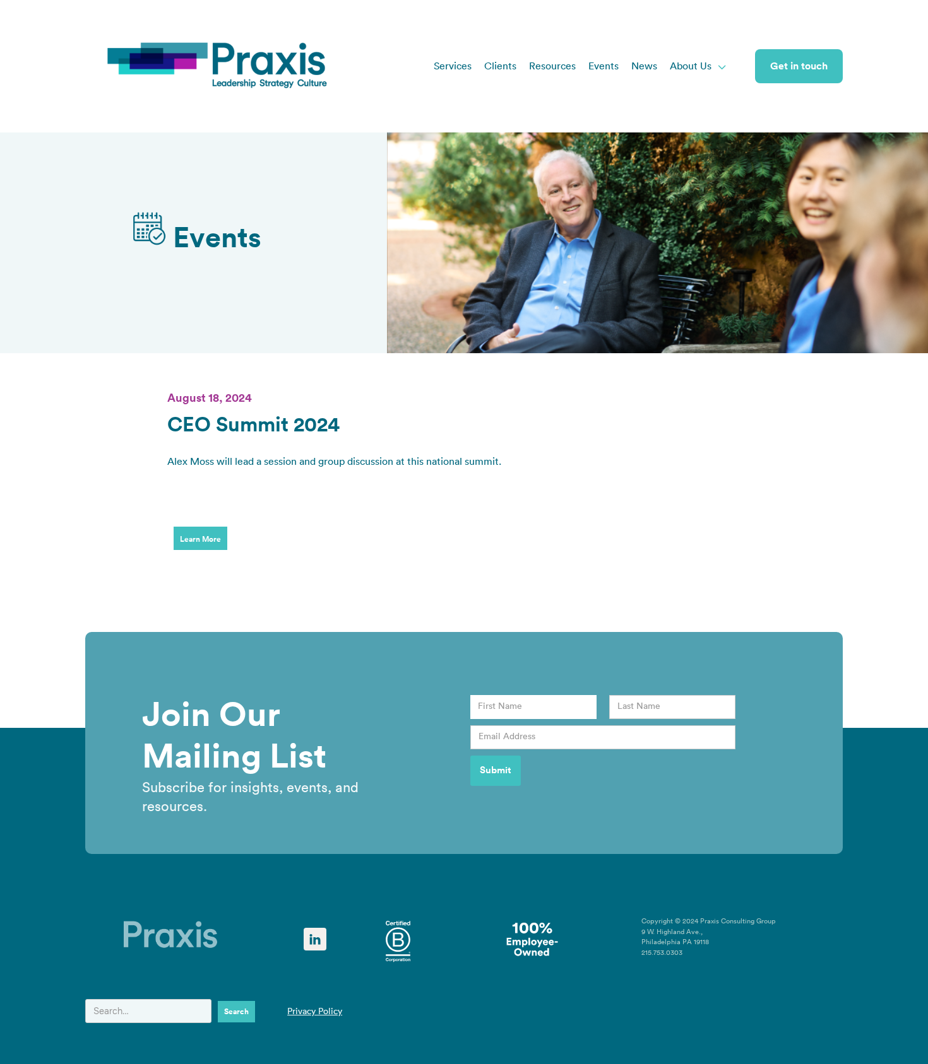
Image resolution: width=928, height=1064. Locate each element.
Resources (552, 66)
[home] (217, 66)
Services (453, 66)
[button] (698, 66)
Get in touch (799, 66)
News (644, 66)
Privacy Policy (314, 1011)
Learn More (200, 539)
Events (603, 66)
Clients (500, 66)
